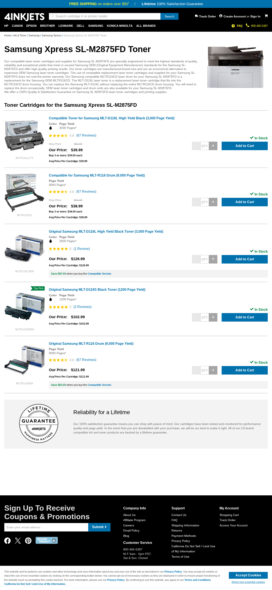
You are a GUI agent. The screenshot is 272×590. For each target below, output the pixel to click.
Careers (128, 525)
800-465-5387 (259, 25)
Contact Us (178, 515)
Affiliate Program (134, 520)
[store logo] (24, 17)
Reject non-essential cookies (248, 582)
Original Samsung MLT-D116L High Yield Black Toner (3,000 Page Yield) (106, 231)
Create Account (235, 16)
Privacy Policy (180, 541)
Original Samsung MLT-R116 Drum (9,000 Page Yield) (91, 343)
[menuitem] (6, 26)
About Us (129, 515)
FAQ (239, 25)
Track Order (207, 16)
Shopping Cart (229, 515)
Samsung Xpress (52, 35)
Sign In (255, 16)
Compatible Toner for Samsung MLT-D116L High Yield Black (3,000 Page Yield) (111, 118)
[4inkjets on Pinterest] (28, 542)
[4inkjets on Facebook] (7, 542)
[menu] (136, 26)
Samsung (34, 35)
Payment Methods (183, 535)
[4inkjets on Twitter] (18, 542)
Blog (126, 535)
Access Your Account (234, 525)
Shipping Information (185, 525)
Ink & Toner (20, 35)
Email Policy (131, 530)
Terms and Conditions (197, 580)
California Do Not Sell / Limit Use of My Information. (35, 584)
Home (8, 35)
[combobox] (113, 16)
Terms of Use (180, 556)
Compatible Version (99, 273)
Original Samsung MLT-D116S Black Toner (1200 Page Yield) (97, 289)
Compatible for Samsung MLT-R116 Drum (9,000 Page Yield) (97, 175)
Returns (176, 530)
